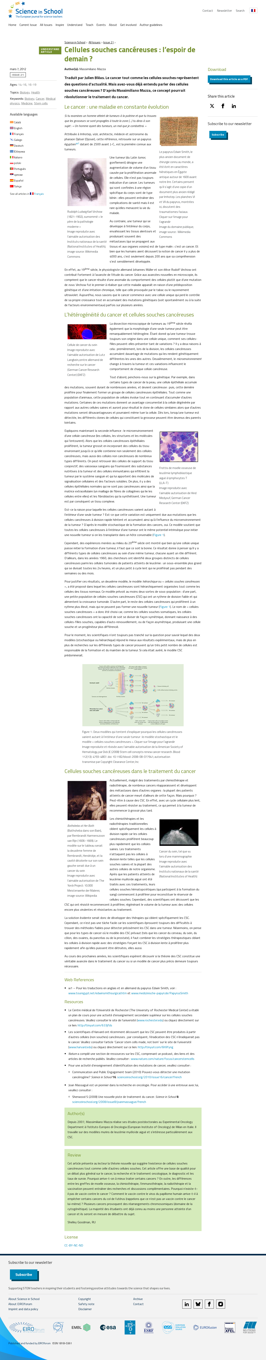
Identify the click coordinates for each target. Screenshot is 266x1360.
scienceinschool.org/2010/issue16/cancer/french (149, 1077)
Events (101, 24)
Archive (138, 1299)
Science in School (74, 42)
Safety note (86, 1304)
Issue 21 (108, 42)
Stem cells (41, 103)
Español (18, 180)
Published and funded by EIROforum (29, 1343)
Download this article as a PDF (229, 79)
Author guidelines (151, 24)
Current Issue (28, 24)
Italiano (17, 157)
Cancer (40, 98)
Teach (89, 24)
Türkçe (17, 186)
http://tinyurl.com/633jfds (95, 1025)
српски (18, 175)
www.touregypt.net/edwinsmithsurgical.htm (97, 993)
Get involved (128, 24)
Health (35, 92)
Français (18, 134)
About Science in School (24, 1299)
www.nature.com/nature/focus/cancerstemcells (162, 1058)
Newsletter (224, 10)
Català (17, 122)
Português (19, 169)
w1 (77, 143)
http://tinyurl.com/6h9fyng (155, 1047)
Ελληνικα (19, 151)
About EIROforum (20, 1304)
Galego (17, 140)
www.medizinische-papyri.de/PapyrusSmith (159, 993)
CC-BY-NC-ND (73, 1245)
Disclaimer (85, 1309)
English (17, 128)
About (113, 24)
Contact (208, 10)
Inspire (59, 24)
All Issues (46, 24)
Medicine (27, 103)
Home (12, 24)
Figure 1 (158, 534)
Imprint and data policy (23, 1309)
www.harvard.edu (80, 1047)
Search (240, 10)
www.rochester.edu (150, 1020)
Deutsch (18, 146)
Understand (74, 24)
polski (17, 163)
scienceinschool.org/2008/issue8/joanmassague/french (109, 1101)
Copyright (84, 1299)
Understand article (50, 50)
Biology (25, 92)
